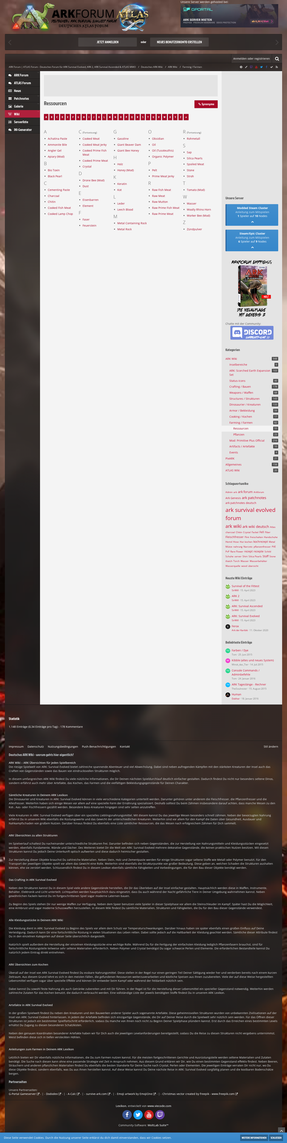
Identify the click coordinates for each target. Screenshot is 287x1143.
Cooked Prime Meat (95, 160)
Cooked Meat (91, 138)
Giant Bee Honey (128, 150)
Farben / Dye (240, 650)
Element (88, 206)
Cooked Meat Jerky (95, 144)
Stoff (265, 556)
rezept (248, 551)
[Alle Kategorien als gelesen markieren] (271, 67)
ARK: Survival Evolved (246, 616)
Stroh (190, 176)
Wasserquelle (233, 566)
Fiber (267, 532)
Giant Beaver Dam (129, 144)
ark (235, 492)
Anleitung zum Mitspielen (252, 212)
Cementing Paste (59, 190)
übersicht (253, 566)
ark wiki (234, 526)
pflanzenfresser (262, 546)
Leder (121, 203)
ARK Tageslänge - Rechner (249, 684)
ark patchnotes (254, 497)
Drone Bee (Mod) (93, 180)
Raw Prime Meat (162, 214)
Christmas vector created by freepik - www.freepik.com (198, 1094)
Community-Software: (143, 1125)
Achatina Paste (57, 138)
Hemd (229, 541)
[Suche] (277, 58)
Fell (261, 532)
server (238, 556)
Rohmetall (193, 138)
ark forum (245, 492)
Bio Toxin (54, 170)
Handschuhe (271, 537)
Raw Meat (158, 196)
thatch (229, 561)
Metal (272, 541)
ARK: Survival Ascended (247, 606)
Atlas (272, 527)
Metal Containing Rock (132, 223)
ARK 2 (235, 596)
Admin (229, 492)
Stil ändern (271, 746)
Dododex (52, 1094)
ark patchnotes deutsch (241, 503)
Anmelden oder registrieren (251, 58)
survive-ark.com (96, 1094)
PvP (227, 551)
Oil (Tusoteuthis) (163, 150)
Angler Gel (55, 150)
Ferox (235, 626)
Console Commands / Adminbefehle (245, 672)
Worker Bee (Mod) (198, 215)
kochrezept (260, 541)
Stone (190, 170)
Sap (189, 152)
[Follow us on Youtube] (256, 67)
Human (236, 694)
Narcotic (248, 546)
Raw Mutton (160, 202)
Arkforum (259, 492)
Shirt (245, 556)
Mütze (229, 546)
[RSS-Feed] (276, 67)
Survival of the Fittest (245, 586)
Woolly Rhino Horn (199, 209)
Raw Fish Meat (161, 190)
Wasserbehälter (258, 561)
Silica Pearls (194, 158)
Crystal (87, 166)
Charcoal (53, 196)
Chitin (52, 202)
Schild (268, 551)
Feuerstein (89, 225)
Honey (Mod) (125, 170)
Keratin (122, 184)
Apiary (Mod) (56, 156)
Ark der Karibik (240, 630)
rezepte (259, 551)
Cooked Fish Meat (59, 208)
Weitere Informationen (254, 1137)
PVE (274, 546)
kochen (248, 541)
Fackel (255, 532)
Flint (247, 537)
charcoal (230, 532)
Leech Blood (125, 209)
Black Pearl (55, 176)
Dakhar (236, 698)
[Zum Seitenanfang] (281, 1130)
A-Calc (72, 1094)
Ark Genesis (233, 498)
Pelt (154, 170)
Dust (86, 186)
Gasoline (123, 138)
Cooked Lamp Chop (60, 214)
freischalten (256, 537)
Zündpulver (194, 229)
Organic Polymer (163, 156)
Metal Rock (124, 229)
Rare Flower (236, 551)
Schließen (276, 1137)
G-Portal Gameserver (22, 1094)
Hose (236, 541)
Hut (242, 541)
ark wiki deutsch (255, 526)
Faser (86, 219)
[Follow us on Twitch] (251, 67)
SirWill (235, 590)
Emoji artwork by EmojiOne (134, 1094)
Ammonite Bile (57, 144)
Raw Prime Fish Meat (165, 208)
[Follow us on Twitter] (261, 67)
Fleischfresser (235, 537)
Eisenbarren (91, 200)
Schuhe (230, 556)
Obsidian (158, 138)
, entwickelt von (143, 1106)
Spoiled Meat (195, 164)
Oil (154, 144)
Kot (119, 190)
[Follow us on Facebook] (266, 67)
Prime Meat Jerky (163, 176)
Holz (120, 164)
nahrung (237, 546)
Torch (236, 561)
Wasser (191, 203)
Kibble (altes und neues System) (253, 660)
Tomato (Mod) (196, 190)
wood (244, 566)
